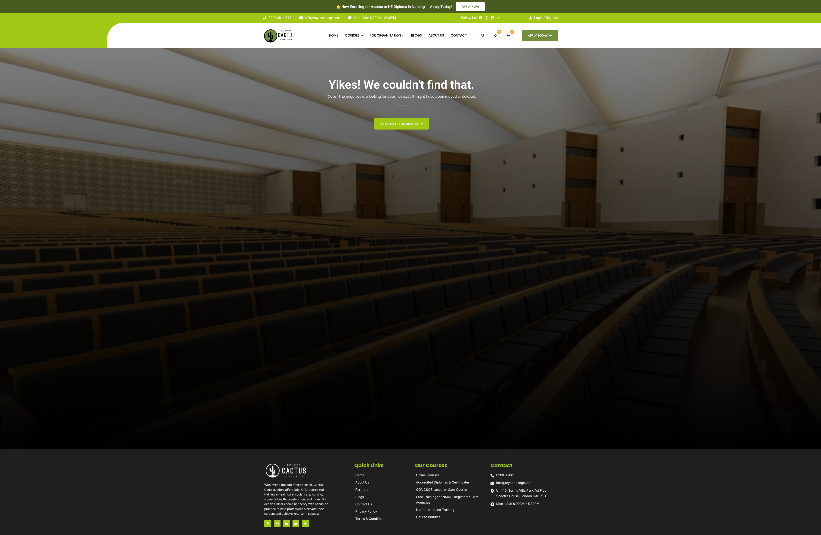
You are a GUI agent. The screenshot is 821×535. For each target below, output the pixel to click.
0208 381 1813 (280, 18)
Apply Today (538, 35)
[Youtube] (295, 523)
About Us (436, 35)
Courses (352, 35)
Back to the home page (399, 124)
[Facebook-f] (267, 523)
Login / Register (546, 18)
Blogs (416, 35)
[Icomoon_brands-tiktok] (305, 523)
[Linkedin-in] (286, 523)
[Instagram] (277, 523)
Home (333, 35)
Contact (459, 35)
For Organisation (385, 35)
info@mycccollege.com (322, 18)
